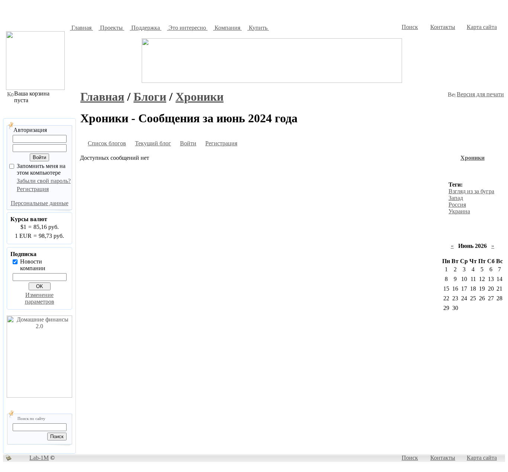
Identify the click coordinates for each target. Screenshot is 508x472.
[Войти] (175, 144)
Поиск (410, 27)
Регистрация (33, 189)
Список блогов (107, 143)
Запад (455, 198)
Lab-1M (39, 458)
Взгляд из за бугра (471, 191)
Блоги (150, 96)
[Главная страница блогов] (83, 144)
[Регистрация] (200, 144)
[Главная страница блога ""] (130, 144)
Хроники (200, 96)
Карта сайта (482, 27)
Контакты (442, 27)
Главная (102, 96)
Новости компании (32, 264)
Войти (188, 143)
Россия (457, 204)
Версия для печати (480, 94)
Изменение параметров (39, 298)
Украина (459, 211)
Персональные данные (39, 203)
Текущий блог (153, 143)
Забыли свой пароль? (44, 181)
